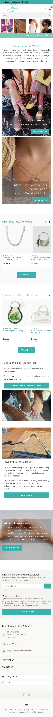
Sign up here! (26, 495)
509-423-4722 (12, 644)
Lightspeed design (25, 712)
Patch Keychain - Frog (13, 331)
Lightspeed (13, 712)
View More (25, 275)
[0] (50, 8)
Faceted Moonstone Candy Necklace (12, 258)
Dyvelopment (39, 712)
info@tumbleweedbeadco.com (19, 651)
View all (24, 350)
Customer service (26, 612)
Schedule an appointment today (26, 385)
